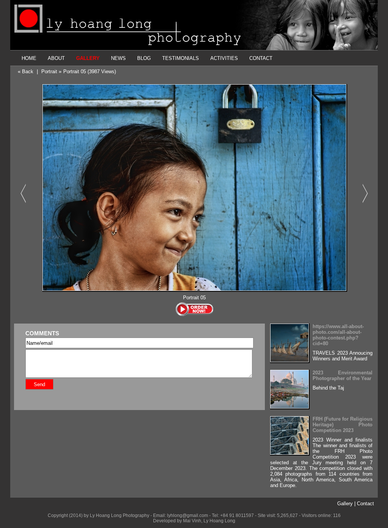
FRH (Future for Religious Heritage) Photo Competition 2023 (342, 424)
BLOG (144, 58)
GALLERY (88, 58)
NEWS (118, 58)
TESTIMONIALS (180, 58)
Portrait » (51, 71)
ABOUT (56, 58)
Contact (365, 503)
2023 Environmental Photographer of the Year (342, 375)
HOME (29, 58)
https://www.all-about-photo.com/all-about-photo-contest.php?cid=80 (338, 335)
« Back (25, 71)
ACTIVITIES (224, 58)
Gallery (345, 503)
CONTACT (260, 58)
